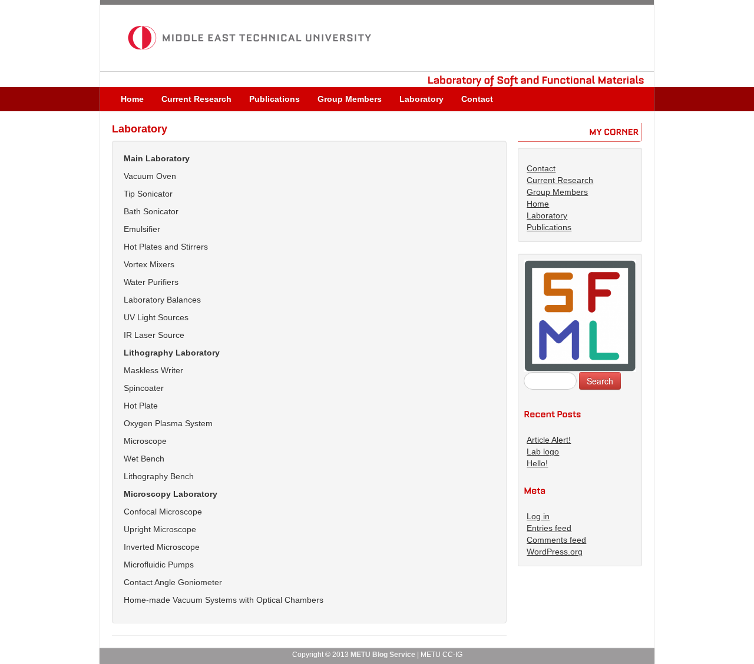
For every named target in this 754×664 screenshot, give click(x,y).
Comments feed (556, 540)
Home (132, 99)
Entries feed (549, 528)
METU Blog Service (382, 654)
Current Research (196, 99)
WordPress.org (555, 551)
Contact (477, 99)
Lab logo (543, 451)
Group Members (350, 99)
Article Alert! (549, 439)
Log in (538, 516)
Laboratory (421, 99)
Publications (274, 99)
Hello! (537, 463)
